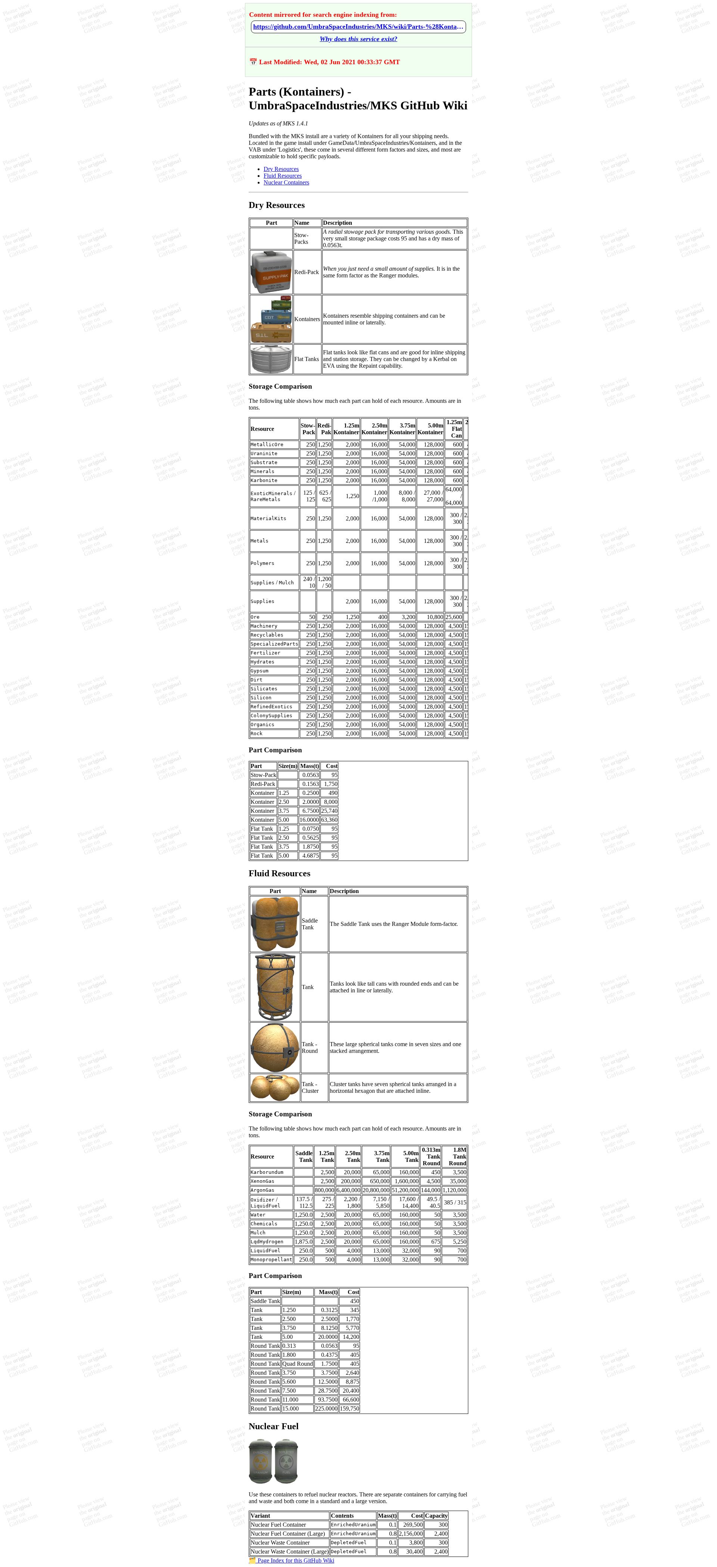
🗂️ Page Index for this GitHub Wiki (291, 1560)
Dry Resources (281, 169)
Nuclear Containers (286, 182)
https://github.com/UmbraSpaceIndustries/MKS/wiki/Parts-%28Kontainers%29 (358, 26)
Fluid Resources (283, 175)
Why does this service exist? (358, 39)
